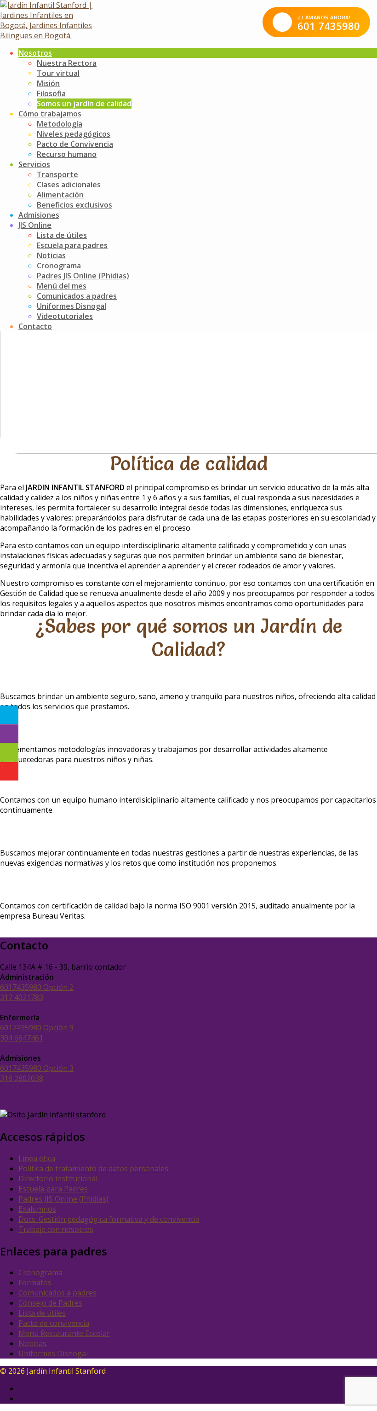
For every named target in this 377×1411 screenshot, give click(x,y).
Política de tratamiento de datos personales (93, 1168)
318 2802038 (21, 1078)
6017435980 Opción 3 (37, 1068)
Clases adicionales (69, 184)
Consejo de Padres (50, 1303)
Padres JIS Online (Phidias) (83, 276)
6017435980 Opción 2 (37, 987)
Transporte (57, 174)
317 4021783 (21, 997)
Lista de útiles (62, 235)
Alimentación (60, 195)
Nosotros (35, 53)
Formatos (34, 1283)
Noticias (51, 255)
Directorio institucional (57, 1179)
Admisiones (38, 215)
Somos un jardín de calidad (84, 103)
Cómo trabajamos (49, 114)
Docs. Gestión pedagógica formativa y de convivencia (109, 1219)
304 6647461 (21, 1038)
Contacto (35, 326)
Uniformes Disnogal (71, 306)
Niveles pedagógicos (73, 134)
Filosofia (51, 93)
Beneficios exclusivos (74, 205)
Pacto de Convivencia (75, 144)
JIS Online (34, 225)
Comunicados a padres (77, 296)
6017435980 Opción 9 (37, 1028)
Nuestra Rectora (67, 63)
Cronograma (59, 265)
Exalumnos (37, 1209)
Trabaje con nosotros (55, 1229)
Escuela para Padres (53, 1189)
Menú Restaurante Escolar (64, 1333)
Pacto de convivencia (53, 1323)
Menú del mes (61, 286)
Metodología (59, 124)
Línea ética (36, 1158)
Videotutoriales (65, 316)
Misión (48, 83)
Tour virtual (58, 73)
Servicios (34, 164)
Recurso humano (67, 154)
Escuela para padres (72, 245)
